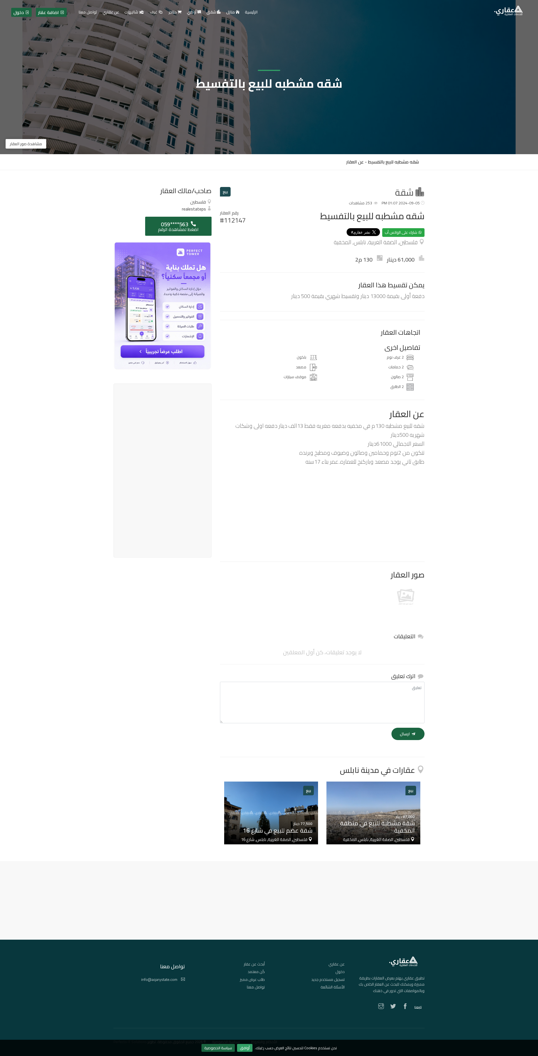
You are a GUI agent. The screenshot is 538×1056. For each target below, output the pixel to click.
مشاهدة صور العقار (26, 143)
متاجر (173, 12)
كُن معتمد (256, 972)
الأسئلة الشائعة (333, 987)
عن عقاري (336, 964)
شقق (212, 12)
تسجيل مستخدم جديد (328, 979)
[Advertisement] (322, 514)
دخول (340, 972)
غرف (154, 12)
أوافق (245, 1048)
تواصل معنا (256, 987)
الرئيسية (251, 12)
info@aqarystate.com (159, 979)
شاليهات (131, 12)
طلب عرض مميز (252, 979)
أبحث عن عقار (254, 964)
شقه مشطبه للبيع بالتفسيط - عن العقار (382, 162)
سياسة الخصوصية (218, 1048)
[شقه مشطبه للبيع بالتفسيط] (406, 598)
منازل (231, 12)
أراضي (192, 12)
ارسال (405, 734)
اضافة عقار (49, 12)
